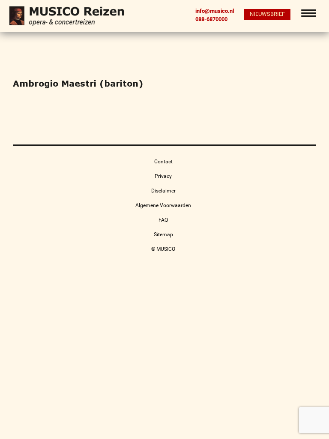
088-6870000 (211, 19)
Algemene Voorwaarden (163, 205)
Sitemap (163, 235)
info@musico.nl (214, 11)
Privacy (163, 176)
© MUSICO (163, 249)
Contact (163, 162)
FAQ (163, 220)
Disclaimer (163, 191)
